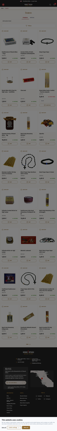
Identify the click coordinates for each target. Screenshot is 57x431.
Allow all (26, 427)
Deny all (4, 427)
